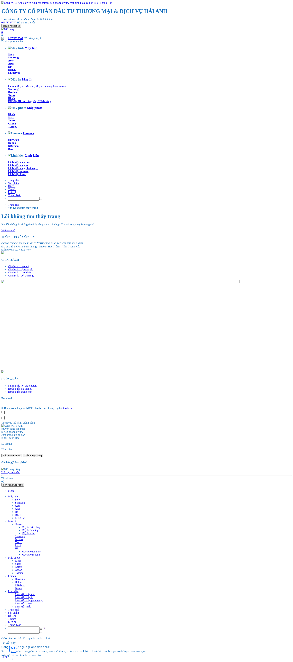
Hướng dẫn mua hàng (20, 388)
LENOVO (14, 72)
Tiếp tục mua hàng (12, 455)
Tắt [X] (4, 657)
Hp (10, 66)
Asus (11, 63)
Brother (12, 92)
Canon (12, 86)
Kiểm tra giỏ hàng (33, 455)
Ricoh (11, 98)
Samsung (13, 57)
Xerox (11, 95)
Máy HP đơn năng (22, 101)
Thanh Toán (14, 195)
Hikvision (13, 139)
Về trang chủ (8, 230)
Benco (11, 149)
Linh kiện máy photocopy (23, 168)
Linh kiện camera (18, 171)
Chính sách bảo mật (18, 266)
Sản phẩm (13, 183)
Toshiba (12, 126)
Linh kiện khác (17, 174)
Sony (11, 54)
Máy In (27, 79)
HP (10, 101)
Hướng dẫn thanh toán (20, 391)
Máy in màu (59, 86)
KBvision (13, 146)
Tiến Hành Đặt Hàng (13, 485)
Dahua (12, 142)
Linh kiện (32, 155)
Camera (28, 133)
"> (44, 628)
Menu (11, 490)
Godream (68, 408)
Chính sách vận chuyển (20, 269)
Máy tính (31, 48)
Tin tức (12, 189)
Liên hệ (12, 192)
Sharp (11, 117)
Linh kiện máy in (18, 165)
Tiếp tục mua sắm (10, 472)
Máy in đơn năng (26, 86)
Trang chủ (13, 180)
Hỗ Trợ (12, 186)
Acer (11, 60)
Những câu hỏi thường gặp (22, 385)
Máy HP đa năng (42, 101)
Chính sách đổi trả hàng (21, 275)
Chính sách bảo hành (19, 272)
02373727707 (8, 22)
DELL (12, 69)
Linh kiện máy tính (19, 162)
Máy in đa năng (44, 86)
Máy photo (35, 108)
